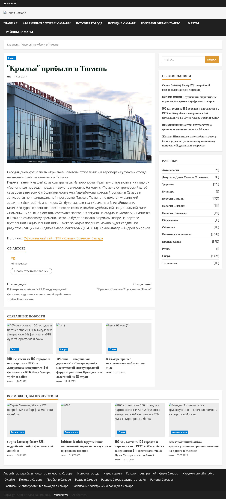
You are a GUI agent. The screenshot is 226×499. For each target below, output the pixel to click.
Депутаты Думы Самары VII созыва (185, 177)
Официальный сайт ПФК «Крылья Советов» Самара (63, 238)
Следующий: (124, 286)
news (10, 381)
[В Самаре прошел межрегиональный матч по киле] (128, 338)
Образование (170, 220)
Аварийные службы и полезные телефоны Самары (38, 473)
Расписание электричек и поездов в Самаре (103, 486)
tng (9, 76)
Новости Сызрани (173, 205)
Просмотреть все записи (31, 271)
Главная (10, 23)
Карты (193, 23)
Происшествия (171, 241)
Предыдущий (39, 291)
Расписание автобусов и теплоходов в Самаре (36, 486)
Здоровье (168, 184)
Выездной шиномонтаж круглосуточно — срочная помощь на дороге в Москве (188, 126)
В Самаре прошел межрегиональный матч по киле (125, 363)
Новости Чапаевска (174, 213)
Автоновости (170, 170)
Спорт (11, 57)
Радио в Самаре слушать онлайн (123, 480)
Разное (166, 249)
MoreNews (61, 495)
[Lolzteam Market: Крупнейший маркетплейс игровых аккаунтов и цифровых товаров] (86, 420)
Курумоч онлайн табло (160, 23)
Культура (168, 191)
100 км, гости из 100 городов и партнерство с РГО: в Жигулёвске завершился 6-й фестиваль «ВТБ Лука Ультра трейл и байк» (28, 367)
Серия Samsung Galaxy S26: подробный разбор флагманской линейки (186, 87)
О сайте (9, 480)
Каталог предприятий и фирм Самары (152, 473)
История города (89, 23)
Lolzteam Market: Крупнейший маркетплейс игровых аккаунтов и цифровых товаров (189, 99)
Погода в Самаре (122, 23)
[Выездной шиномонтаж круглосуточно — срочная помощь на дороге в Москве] (194, 420)
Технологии (169, 263)
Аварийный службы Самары (47, 23)
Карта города (113, 473)
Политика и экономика (177, 234)
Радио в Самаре (86, 480)
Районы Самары (19, 32)
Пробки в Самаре (59, 480)
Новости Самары (173, 198)
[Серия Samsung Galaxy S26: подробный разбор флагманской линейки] (32, 420)
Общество (168, 227)
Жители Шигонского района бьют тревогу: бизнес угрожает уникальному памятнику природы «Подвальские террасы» (189, 140)
